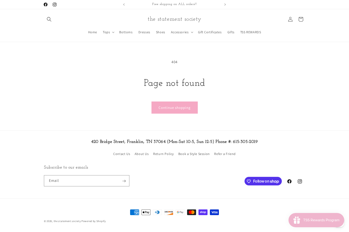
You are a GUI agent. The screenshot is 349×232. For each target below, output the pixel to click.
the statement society (67, 221)
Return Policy (163, 153)
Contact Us (121, 153)
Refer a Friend (225, 153)
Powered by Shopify (93, 221)
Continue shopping (175, 107)
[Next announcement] (225, 4)
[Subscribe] (124, 181)
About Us (142, 153)
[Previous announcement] (124, 4)
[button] (49, 19)
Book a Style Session (194, 153)
